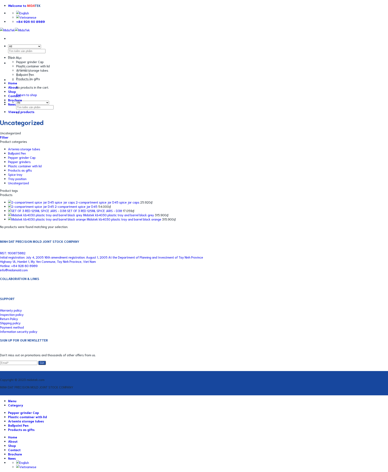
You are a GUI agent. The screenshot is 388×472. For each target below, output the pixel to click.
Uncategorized (18, 183)
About (13, 87)
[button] (24, 5)
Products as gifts (20, 170)
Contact (14, 95)
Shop (12, 91)
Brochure (15, 100)
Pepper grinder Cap (30, 61)
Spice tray (15, 174)
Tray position (17, 178)
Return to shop (26, 94)
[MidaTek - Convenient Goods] (15, 30)
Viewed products (21, 111)
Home (12, 83)
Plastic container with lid (33, 66)
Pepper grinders (19, 161)
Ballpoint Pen (17, 153)
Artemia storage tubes (32, 70)
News (12, 104)
